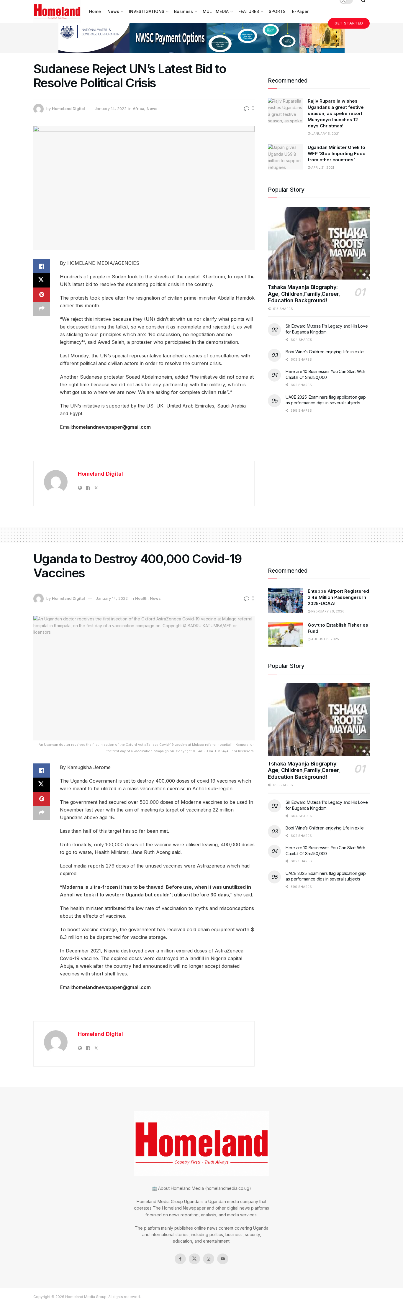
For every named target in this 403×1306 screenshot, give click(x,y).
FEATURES (248, 11)
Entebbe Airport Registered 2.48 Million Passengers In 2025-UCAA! (338, 597)
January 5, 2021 (324, 134)
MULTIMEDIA (216, 11)
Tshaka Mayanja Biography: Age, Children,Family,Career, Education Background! (304, 293)
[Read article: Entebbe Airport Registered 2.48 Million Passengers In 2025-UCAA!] (285, 600)
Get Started (349, 23)
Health (141, 598)
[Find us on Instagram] (208, 1259)
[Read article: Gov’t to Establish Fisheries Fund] (285, 634)
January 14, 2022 (111, 108)
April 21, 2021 (322, 167)
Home (95, 11)
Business (183, 11)
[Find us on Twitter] (194, 1259)
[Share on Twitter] (41, 280)
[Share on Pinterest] (41, 295)
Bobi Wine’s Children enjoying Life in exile (325, 351)
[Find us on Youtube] (222, 1259)
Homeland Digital (68, 108)
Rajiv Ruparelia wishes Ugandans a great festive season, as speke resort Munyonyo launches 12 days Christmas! (336, 113)
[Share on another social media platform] (41, 309)
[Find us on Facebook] (180, 1259)
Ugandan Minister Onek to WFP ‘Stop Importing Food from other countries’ (337, 153)
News (113, 11)
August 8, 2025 (324, 639)
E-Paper (300, 11)
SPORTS (277, 11)
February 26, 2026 (327, 611)
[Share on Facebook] (41, 266)
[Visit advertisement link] (201, 38)
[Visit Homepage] (57, 11)
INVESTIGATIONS (146, 11)
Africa (138, 108)
